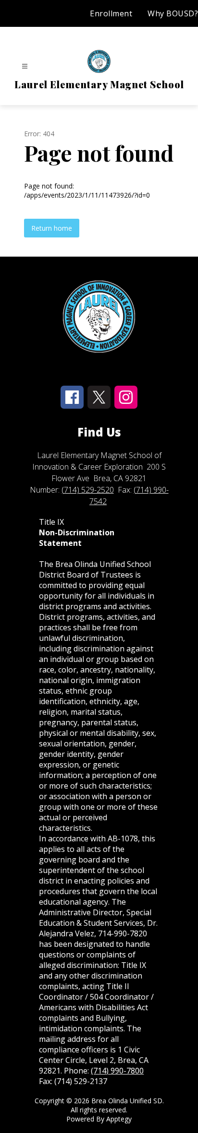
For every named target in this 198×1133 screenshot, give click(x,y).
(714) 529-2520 (88, 489)
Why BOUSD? (173, 13)
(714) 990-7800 (117, 1070)
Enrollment (111, 13)
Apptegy (119, 1118)
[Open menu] (24, 66)
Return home (51, 228)
